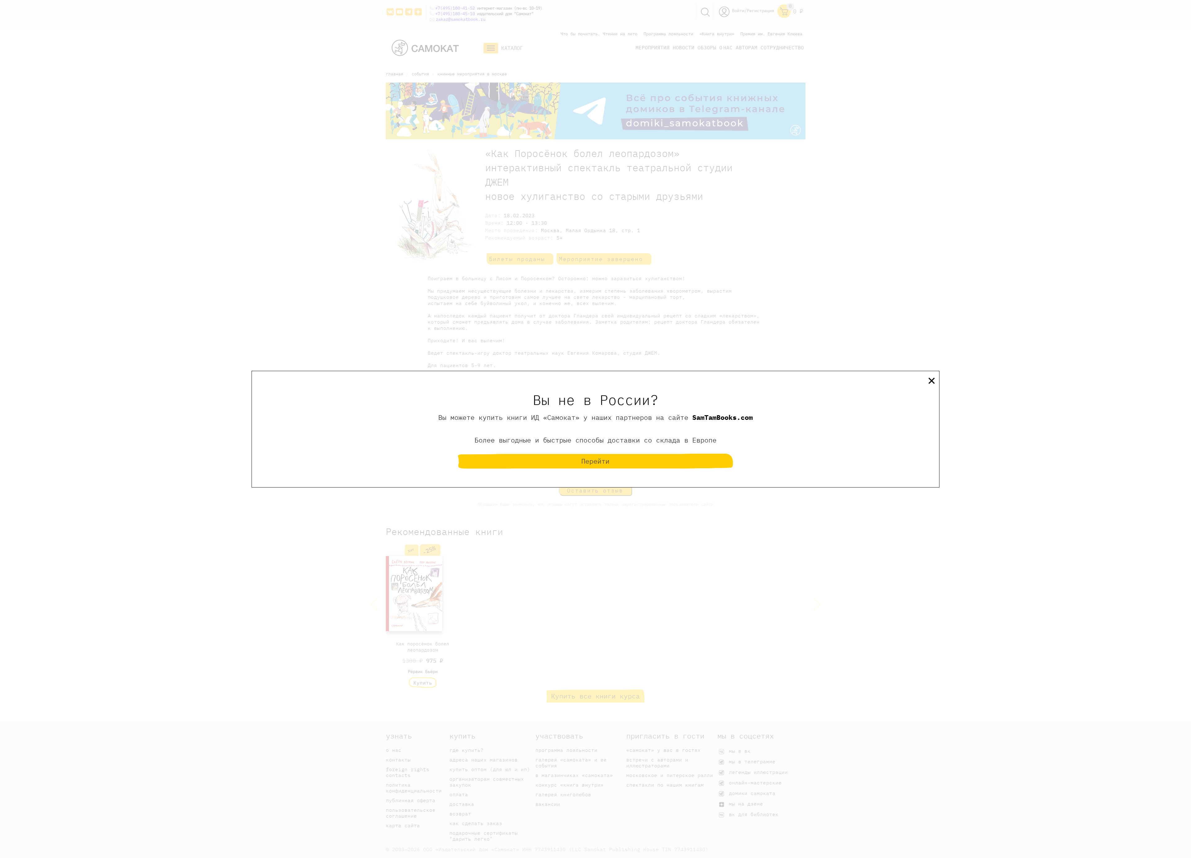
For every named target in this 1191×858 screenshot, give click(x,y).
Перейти (595, 460)
